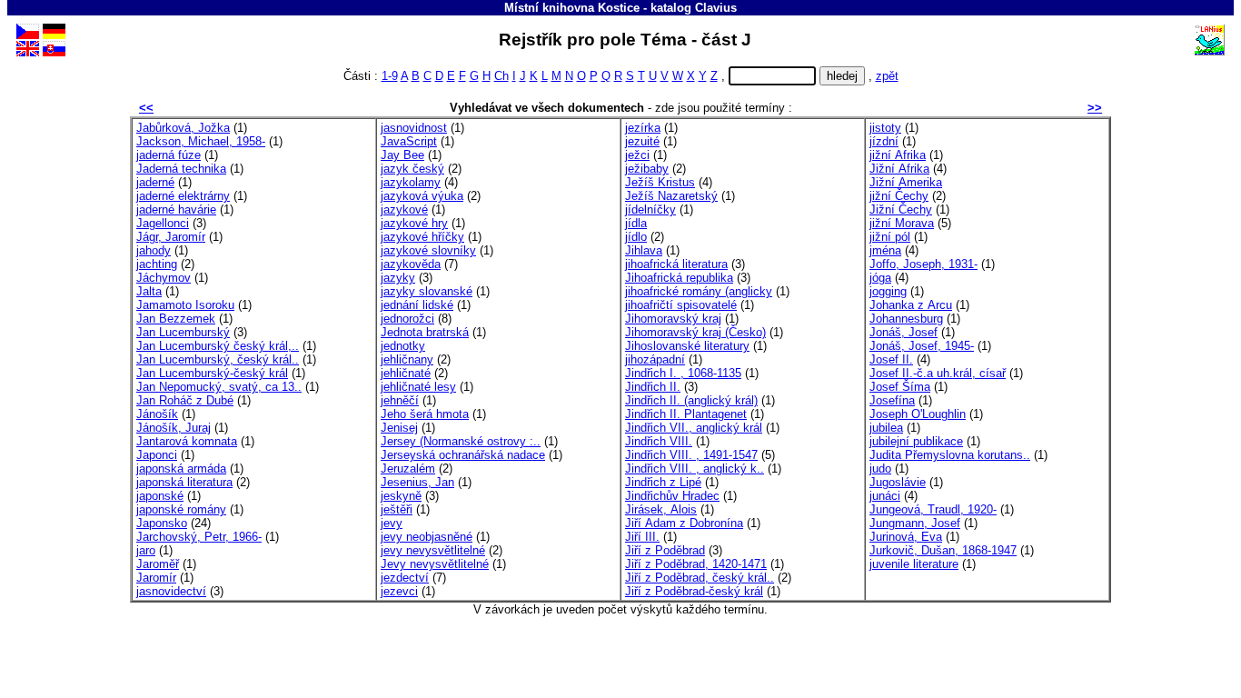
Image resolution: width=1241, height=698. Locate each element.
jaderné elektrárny (183, 196)
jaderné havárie (176, 209)
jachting (156, 264)
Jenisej (399, 427)
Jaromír (156, 577)
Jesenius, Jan (417, 482)
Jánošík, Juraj (173, 427)
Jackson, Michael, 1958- (200, 141)
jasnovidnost (414, 128)
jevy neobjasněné (426, 536)
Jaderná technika (181, 168)
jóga (880, 277)
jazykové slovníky (428, 250)
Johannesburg (906, 318)
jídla (636, 223)
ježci (637, 155)
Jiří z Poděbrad (665, 550)
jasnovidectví (171, 591)
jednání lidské (417, 305)
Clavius (716, 8)
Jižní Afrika (899, 168)
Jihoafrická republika (679, 277)
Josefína (892, 400)
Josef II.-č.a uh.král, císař (937, 373)
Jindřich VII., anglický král (693, 427)
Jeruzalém (408, 468)
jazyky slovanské (426, 291)
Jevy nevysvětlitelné (435, 564)
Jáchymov (163, 277)
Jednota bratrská (425, 332)
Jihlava (643, 250)
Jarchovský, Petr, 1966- (199, 536)
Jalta (149, 291)
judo (880, 468)
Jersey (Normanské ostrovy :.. (461, 441)
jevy (391, 523)
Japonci (156, 455)
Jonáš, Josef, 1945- (921, 346)
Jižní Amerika (905, 182)
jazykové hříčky (422, 237)
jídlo (636, 237)
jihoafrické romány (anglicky (698, 291)
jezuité (642, 141)
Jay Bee (402, 155)
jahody (153, 250)
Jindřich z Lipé (663, 482)
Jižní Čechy (900, 209)
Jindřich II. (652, 387)
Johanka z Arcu (910, 305)
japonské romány (181, 509)
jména (885, 250)
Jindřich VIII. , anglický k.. (694, 468)
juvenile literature (913, 564)
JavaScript (409, 141)
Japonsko (161, 523)
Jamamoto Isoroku (185, 305)
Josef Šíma (899, 387)
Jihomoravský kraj (673, 318)
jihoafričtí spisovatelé (681, 305)
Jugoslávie (897, 482)
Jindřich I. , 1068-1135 (683, 373)
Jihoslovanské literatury (687, 346)
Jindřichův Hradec (672, 496)
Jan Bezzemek (175, 318)
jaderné (155, 182)
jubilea (886, 427)
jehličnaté (406, 373)
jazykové (404, 209)
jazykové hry (414, 223)
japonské (160, 496)
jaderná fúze (168, 155)
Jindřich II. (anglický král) (691, 400)
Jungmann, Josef (914, 523)
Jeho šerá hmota (425, 414)
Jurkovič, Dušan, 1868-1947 (943, 550)
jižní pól (889, 237)
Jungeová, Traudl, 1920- (933, 509)
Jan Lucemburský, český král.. (217, 359)
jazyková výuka (422, 196)
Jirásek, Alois (661, 509)
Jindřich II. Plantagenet (686, 414)
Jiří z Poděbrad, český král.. (699, 577)
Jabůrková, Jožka (183, 128)
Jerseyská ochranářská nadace (463, 455)
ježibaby (647, 168)
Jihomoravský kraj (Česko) (695, 332)
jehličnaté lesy (418, 387)
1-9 (390, 76)
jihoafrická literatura (676, 264)
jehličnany (407, 359)
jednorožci (407, 318)
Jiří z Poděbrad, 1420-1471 (696, 564)
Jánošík (157, 414)
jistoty (885, 128)
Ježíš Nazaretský (671, 196)
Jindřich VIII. (658, 441)
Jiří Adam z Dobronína (684, 523)
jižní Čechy (898, 196)
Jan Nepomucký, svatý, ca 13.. (219, 387)
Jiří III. (642, 536)
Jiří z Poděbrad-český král (694, 591)
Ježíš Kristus (660, 182)
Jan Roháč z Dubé (184, 400)
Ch (501, 76)
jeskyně (401, 496)
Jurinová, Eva (905, 536)
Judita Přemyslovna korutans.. (949, 455)
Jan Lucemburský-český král (212, 373)
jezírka (642, 128)
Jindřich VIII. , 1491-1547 (691, 455)
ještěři (396, 509)
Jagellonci (162, 223)
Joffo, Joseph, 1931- (923, 264)
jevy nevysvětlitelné (433, 550)
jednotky (403, 346)
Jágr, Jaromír (170, 237)
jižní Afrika (897, 155)
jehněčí (400, 400)
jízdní (883, 141)
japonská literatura (184, 482)
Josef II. (891, 359)
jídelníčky (650, 209)
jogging (888, 291)
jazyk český (412, 168)
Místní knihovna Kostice (572, 8)
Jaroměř (157, 564)
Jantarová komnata (186, 441)
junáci (884, 496)
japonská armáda (181, 468)
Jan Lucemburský (183, 332)
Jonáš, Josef (903, 332)
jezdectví (405, 577)
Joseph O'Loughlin (917, 414)
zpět (887, 76)
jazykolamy (411, 182)
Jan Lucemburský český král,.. (217, 346)
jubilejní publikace (916, 441)
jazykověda (411, 264)
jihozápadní (655, 359)
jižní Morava (901, 223)
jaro (145, 550)
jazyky (398, 277)
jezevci (399, 591)
